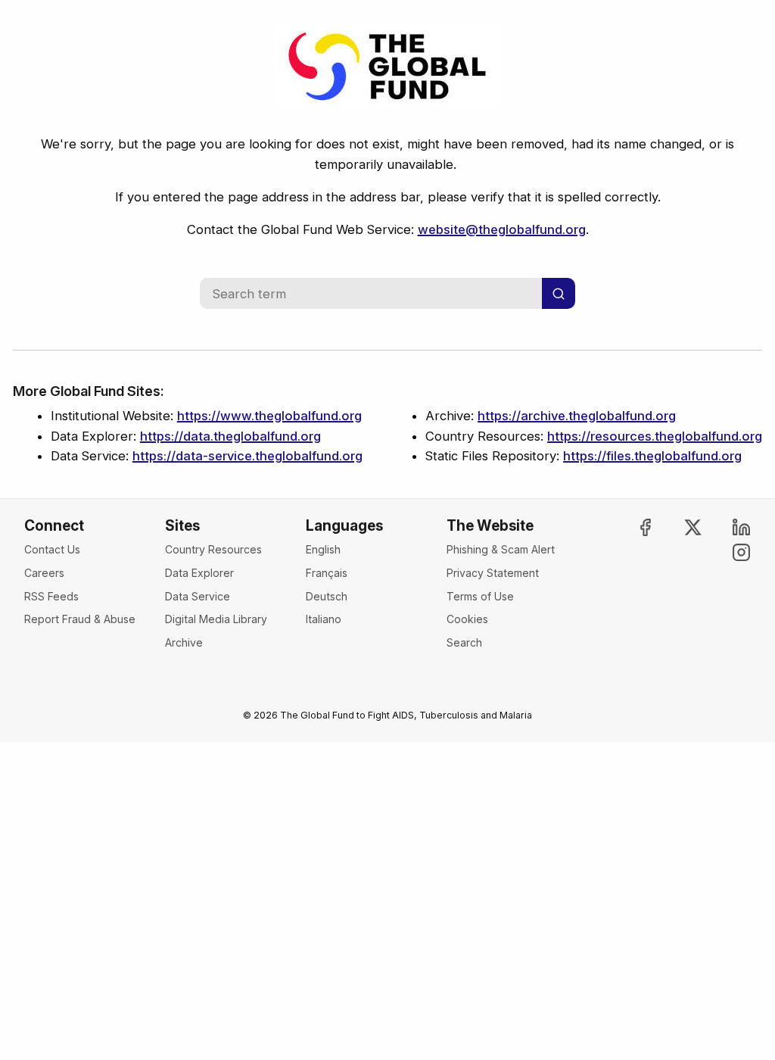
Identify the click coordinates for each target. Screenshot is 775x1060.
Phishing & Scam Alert (501, 549)
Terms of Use (480, 596)
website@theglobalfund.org (502, 229)
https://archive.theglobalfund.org (577, 415)
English (323, 549)
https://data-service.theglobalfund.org (247, 455)
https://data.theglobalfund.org (230, 436)
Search (464, 642)
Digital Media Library (216, 619)
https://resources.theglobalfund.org (654, 436)
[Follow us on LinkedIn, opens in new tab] (728, 527)
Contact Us (52, 549)
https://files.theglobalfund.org (652, 455)
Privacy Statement (493, 572)
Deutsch (326, 596)
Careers (44, 572)
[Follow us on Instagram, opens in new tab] (728, 552)
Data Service (197, 596)
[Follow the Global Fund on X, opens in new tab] (680, 527)
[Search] (558, 293)
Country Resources (213, 549)
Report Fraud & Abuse (79, 619)
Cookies (467, 619)
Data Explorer (199, 572)
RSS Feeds (51, 596)
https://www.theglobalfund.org (269, 415)
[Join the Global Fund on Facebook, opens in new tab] (632, 527)
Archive (184, 642)
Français (326, 572)
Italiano (323, 619)
